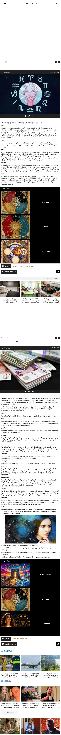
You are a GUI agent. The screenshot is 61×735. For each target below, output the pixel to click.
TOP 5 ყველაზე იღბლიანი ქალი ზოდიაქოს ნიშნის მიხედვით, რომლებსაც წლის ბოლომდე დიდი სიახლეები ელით (45, 623)
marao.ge (8, 72)
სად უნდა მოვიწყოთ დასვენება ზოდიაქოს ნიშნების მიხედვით (19, 545)
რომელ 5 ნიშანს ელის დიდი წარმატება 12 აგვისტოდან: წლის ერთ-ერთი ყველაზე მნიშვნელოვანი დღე (45, 202)
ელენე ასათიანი (10, 347)
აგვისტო (15, 266)
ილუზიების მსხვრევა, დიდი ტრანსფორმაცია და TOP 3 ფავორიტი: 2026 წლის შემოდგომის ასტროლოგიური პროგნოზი (45, 574)
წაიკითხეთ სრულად (7, 184)
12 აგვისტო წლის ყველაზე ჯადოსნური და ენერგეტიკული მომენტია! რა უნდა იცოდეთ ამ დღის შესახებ (45, 226)
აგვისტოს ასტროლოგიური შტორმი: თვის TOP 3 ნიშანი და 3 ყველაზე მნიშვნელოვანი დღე (45, 251)
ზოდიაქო (32, 266)
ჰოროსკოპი (4, 62)
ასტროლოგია (23, 266)
